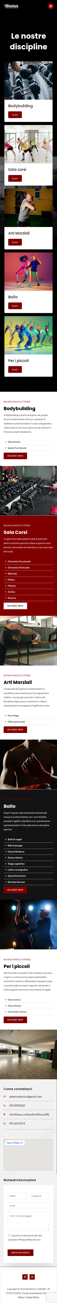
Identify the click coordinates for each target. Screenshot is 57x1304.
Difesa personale (16, 721)
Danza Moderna (16, 851)
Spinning (12, 573)
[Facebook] (25, 1277)
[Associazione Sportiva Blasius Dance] (10, 6)
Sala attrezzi (14, 441)
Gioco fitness (14, 1005)
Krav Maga (13, 715)
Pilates (11, 579)
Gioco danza (14, 999)
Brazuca (12, 598)
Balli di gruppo (15, 845)
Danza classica (15, 857)
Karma (38, 1293)
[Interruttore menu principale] (51, 6)
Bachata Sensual (16, 882)
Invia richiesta (20, 1252)
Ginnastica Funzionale (19, 561)
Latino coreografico (18, 869)
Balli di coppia (15, 839)
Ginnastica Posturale (18, 567)
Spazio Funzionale (17, 448)
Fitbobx (12, 586)
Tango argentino (16, 863)
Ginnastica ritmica (17, 1011)
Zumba (11, 591)
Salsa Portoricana (17, 876)
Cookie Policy (32, 1297)
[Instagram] (32, 1277)
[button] (28, 442)
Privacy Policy (26, 1239)
